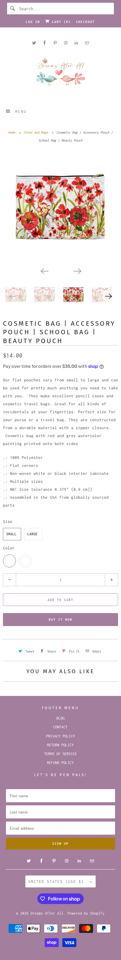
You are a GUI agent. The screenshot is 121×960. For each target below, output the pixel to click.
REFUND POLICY (60, 762)
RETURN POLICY (60, 745)
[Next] (76, 270)
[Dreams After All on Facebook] (44, 43)
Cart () (60, 22)
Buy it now (60, 619)
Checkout (85, 22)
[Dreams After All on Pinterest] (55, 43)
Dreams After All (47, 913)
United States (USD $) (57, 881)
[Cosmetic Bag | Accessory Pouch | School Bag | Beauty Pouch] (60, 208)
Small (11, 534)
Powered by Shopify (86, 913)
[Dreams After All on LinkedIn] (76, 43)
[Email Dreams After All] (87, 43)
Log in (33, 22)
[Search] (13, 8)
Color (9, 548)
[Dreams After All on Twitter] (34, 43)
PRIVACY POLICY (60, 736)
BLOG (60, 718)
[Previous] (44, 270)
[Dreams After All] (60, 74)
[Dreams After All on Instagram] (66, 43)
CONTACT (60, 727)
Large (32, 534)
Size (7, 521)
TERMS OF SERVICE (60, 754)
